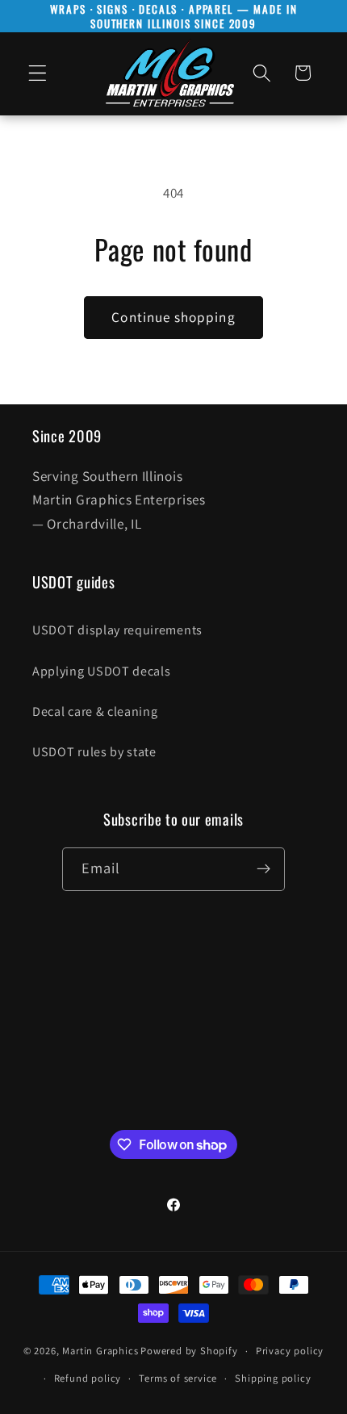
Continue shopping (173, 316)
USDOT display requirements (117, 629)
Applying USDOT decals (101, 671)
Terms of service (178, 1378)
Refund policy (87, 1378)
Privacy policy (290, 1351)
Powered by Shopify (189, 1351)
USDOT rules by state (94, 751)
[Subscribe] (264, 869)
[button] (37, 73)
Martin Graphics (100, 1351)
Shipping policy (273, 1378)
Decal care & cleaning (95, 711)
